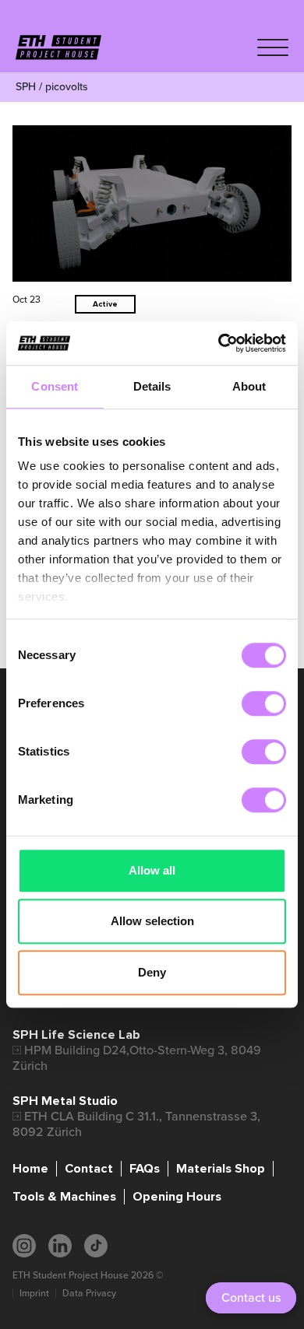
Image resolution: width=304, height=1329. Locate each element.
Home (30, 1168)
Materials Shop (220, 1168)
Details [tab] (152, 386)
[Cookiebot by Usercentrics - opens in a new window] (218, 343)
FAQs (144, 1168)
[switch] (264, 703)
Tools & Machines (64, 1197)
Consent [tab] (54, 386)
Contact (89, 1168)
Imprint (34, 1293)
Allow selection (152, 920)
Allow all (152, 870)
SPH (26, 87)
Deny (152, 972)
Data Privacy (89, 1293)
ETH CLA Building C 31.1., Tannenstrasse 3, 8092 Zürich (136, 1124)
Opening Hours (177, 1197)
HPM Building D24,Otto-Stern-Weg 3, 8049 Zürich (136, 1058)
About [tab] (249, 386)
